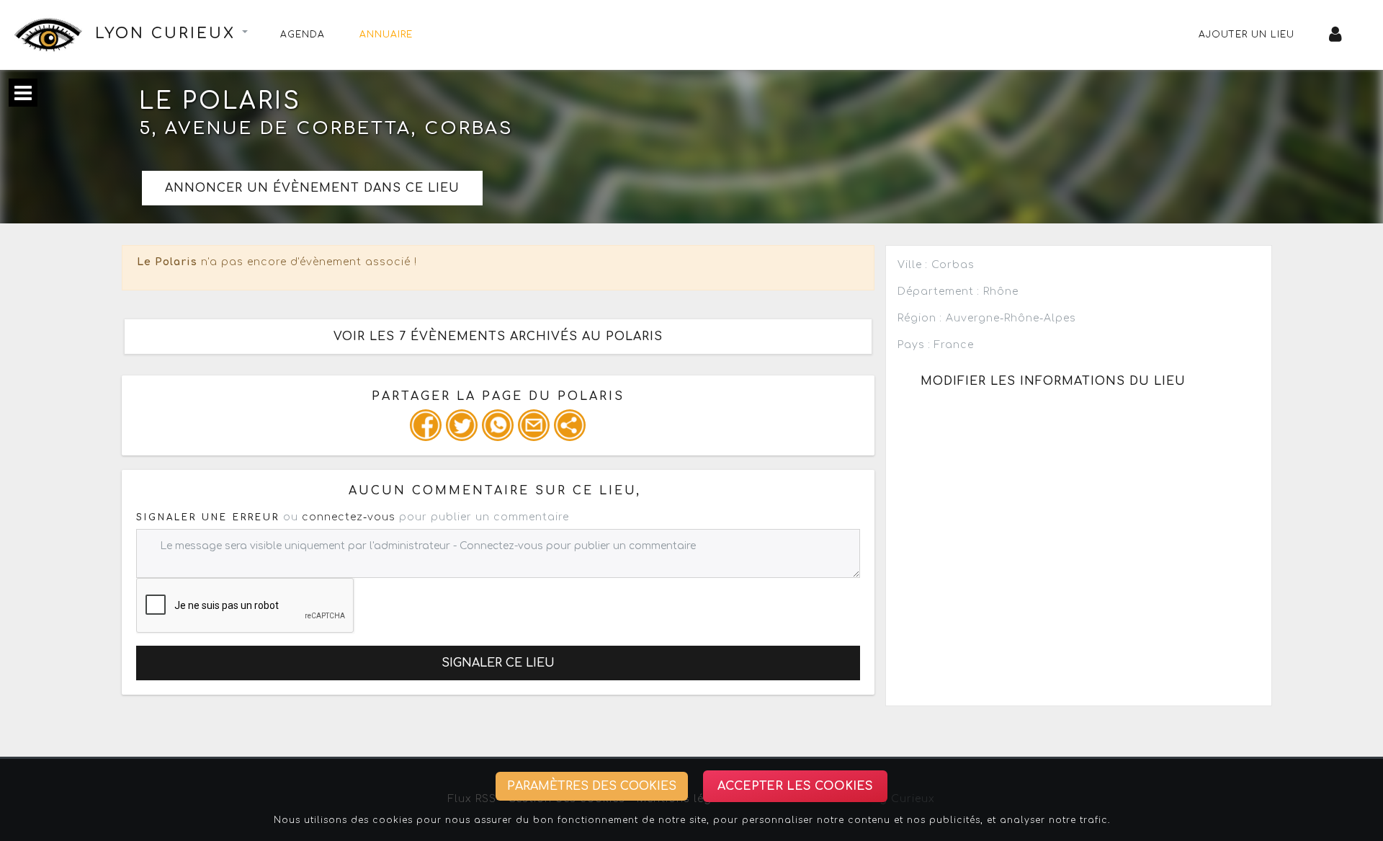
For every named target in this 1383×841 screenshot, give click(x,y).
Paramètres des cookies (591, 786)
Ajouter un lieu (1246, 35)
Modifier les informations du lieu (1053, 381)
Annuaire (386, 35)
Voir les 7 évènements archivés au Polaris (498, 336)
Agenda (302, 35)
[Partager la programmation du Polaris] (426, 425)
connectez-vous (348, 517)
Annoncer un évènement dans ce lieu (312, 188)
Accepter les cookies (795, 786)
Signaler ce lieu (498, 663)
